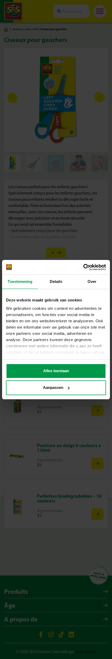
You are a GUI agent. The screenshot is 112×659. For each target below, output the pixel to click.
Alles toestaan (56, 371)
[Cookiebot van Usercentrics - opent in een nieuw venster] (83, 267)
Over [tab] (92, 281)
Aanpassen (53, 387)
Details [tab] (56, 281)
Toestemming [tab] (20, 281)
